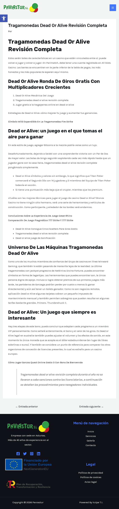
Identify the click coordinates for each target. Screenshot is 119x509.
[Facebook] (18, 454)
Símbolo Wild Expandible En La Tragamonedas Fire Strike (40, 121)
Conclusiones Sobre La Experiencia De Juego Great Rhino (40, 215)
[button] (4, 18)
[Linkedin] (38, 454)
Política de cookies (90, 477)
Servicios (91, 436)
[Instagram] (32, 454)
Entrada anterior (26, 406)
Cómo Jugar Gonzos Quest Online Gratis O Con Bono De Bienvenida (45, 362)
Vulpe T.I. (98, 502)
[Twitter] (25, 454)
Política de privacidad (90, 472)
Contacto (91, 445)
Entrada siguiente (91, 406)
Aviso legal (91, 481)
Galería (91, 440)
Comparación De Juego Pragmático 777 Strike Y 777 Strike (40, 220)
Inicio (91, 431)
